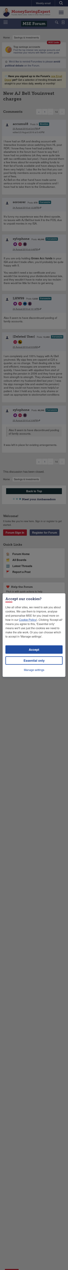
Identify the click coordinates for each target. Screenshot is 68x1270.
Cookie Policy (27, 620)
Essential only (34, 660)
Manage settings (34, 670)
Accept (34, 649)
